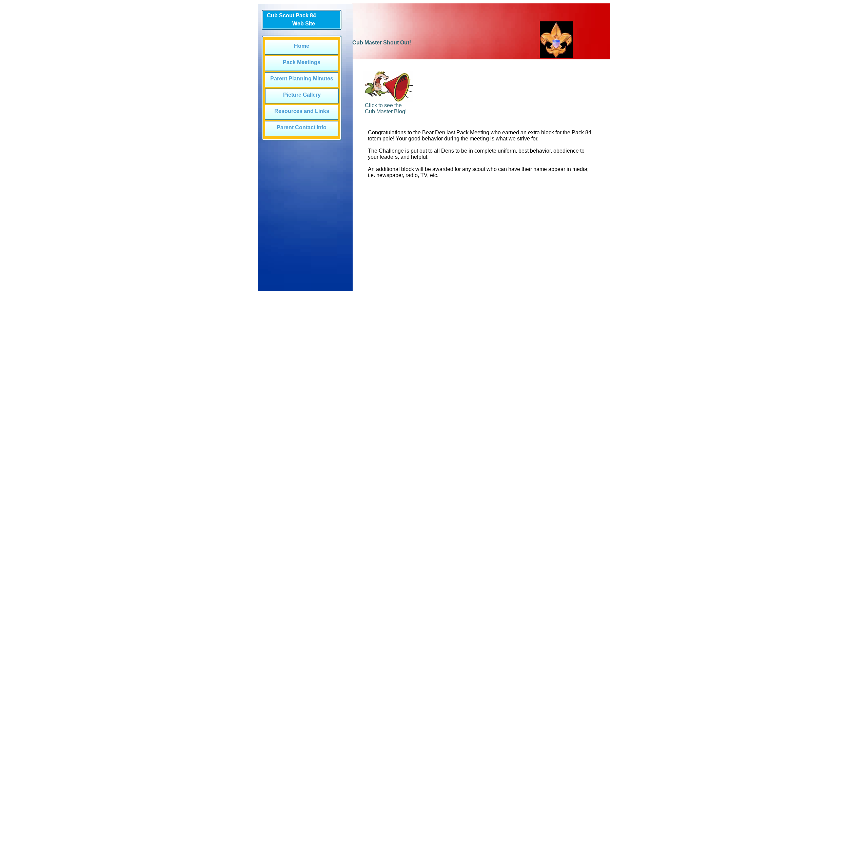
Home (301, 46)
